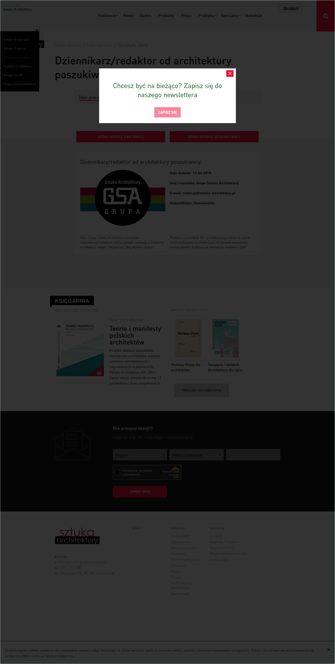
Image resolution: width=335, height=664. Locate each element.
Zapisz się (167, 111)
